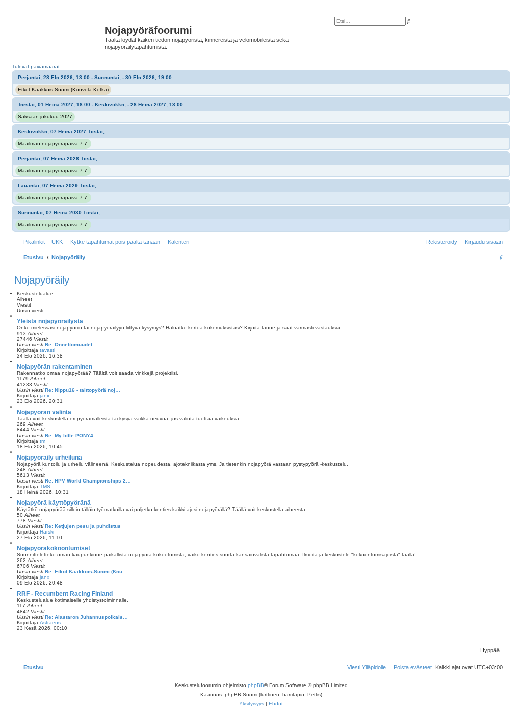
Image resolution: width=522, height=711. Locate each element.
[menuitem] (55, 242)
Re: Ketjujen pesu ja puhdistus (83, 526)
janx (44, 395)
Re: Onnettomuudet (68, 344)
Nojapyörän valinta (44, 412)
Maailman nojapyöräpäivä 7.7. (53, 143)
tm (42, 441)
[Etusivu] (61, 33)
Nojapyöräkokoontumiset (53, 548)
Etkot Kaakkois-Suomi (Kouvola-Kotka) (63, 89)
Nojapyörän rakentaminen (54, 366)
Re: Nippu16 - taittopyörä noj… (82, 390)
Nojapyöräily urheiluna (49, 457)
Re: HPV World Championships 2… (88, 481)
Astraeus (50, 622)
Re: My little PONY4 (69, 435)
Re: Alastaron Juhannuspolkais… (86, 617)
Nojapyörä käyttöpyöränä (54, 502)
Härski (47, 532)
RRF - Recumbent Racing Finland (65, 593)
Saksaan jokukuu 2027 (45, 116)
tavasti (47, 350)
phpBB (256, 685)
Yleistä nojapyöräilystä (50, 321)
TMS (45, 486)
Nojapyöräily (41, 280)
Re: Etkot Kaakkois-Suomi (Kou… (86, 571)
